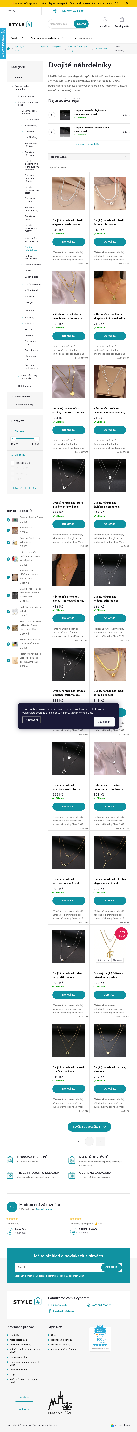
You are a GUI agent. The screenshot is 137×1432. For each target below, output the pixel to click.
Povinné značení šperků (63, 1349)
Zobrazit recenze (44, 1209)
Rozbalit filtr (23, 488)
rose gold (29, 302)
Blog (12, 1374)
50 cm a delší (31, 276)
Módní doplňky (22, 396)
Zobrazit (110, 994)
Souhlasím (104, 722)
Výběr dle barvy (33, 284)
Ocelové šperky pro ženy (29, 112)
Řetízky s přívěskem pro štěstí (32, 190)
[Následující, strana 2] (89, 1141)
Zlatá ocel (117, 960)
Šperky (18, 77)
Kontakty (11, 10)
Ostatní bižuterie (26, 386)
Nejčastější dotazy (60, 1344)
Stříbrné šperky (26, 96)
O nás (54, 1335)
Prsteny (29, 335)
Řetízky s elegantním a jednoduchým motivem (32, 165)
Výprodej (21, 468)
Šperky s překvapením (31, 367)
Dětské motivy (32, 350)
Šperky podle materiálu (22, 88)
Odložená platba (18, 1369)
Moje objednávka (18, 1339)
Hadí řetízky (31, 137)
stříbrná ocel (31, 290)
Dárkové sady (32, 119)
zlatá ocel (29, 296)
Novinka (21, 473)
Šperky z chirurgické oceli (28, 103)
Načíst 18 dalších (86, 1127)
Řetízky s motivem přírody (29, 178)
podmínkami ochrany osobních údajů (65, 1275)
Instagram (24, 1409)
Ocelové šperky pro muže (29, 377)
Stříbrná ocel (103, 960)
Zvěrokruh (30, 310)
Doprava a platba (18, 1357)
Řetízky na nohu (30, 343)
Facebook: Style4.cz (63, 1311)
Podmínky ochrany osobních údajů (24, 1363)
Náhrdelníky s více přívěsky (32, 240)
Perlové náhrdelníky (31, 257)
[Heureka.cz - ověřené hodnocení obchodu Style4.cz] (100, 1338)
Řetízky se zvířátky (30, 218)
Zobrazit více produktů (88, 144)
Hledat (81, 24)
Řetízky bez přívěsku (31, 145)
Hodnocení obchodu (61, 1340)
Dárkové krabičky (23, 404)
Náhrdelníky (31, 125)
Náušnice (29, 323)
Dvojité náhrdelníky (31, 249)
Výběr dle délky (33, 264)
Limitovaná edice (30, 358)
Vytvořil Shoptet (122, 1425)
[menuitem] (17, 38)
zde (90, 713)
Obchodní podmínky (20, 1344)
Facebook (24, 1397)
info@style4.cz (61, 1305)
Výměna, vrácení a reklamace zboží (25, 1351)
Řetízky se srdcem (30, 200)
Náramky (29, 317)
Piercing (29, 329)
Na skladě (23, 462)
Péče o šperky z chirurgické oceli (24, 1381)
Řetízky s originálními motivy (31, 228)
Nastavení (31, 720)
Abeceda (29, 131)
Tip (19, 478)
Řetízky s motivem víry (31, 209)
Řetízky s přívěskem (30, 154)
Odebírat (111, 1267)
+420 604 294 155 (101, 1305)
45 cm (28, 270)
